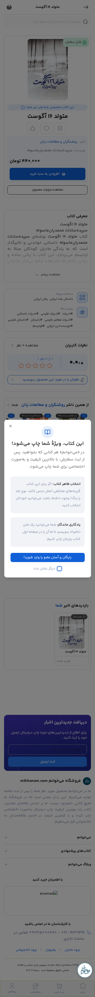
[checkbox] (59, 569)
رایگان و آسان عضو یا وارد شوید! (47, 557)
